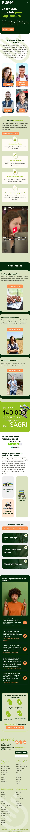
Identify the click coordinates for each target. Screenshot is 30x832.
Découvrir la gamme (15, 286)
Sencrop (18, 779)
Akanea (3, 794)
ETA (22, 110)
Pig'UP (18, 781)
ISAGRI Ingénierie (6, 816)
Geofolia (18, 764)
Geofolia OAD (20, 768)
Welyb (3, 822)
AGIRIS (3, 792)
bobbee (3, 799)
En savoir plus (8, 29)
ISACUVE (18, 777)
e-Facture (4, 770)
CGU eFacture (19, 831)
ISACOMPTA (4, 773)
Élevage (8, 110)
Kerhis (3, 818)
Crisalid (3, 803)
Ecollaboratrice (5, 768)
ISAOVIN (18, 775)
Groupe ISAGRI (5, 805)
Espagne (18, 796)
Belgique (18, 792)
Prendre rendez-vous (15, 727)
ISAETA (3, 775)
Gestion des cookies (21, 756)
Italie (17, 801)
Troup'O (18, 783)
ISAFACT (3, 777)
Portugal (18, 803)
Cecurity (3, 801)
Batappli (3, 796)
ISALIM (18, 773)
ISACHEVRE (19, 771)
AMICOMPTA (5, 766)
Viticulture (8, 84)
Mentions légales (15, 829)
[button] (27, 2)
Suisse (18, 807)
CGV (14, 831)
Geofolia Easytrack (21, 766)
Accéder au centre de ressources (15, 528)
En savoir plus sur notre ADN (10, 133)
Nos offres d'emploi (21, 752)
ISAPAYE (3, 779)
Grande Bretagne (21, 799)
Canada (18, 794)
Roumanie (19, 805)
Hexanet (3, 807)
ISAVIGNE (4, 781)
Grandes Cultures (22, 83)
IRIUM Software (5, 813)
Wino (2, 824)
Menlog (3, 820)
